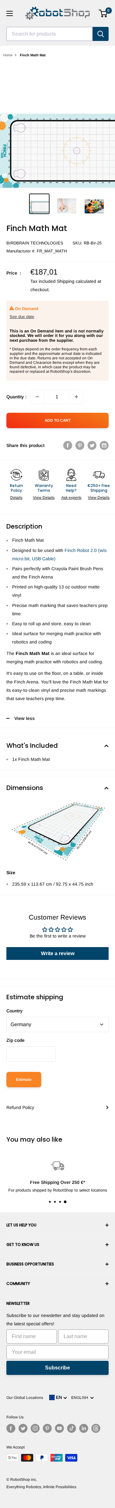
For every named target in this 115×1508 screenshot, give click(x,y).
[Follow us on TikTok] (71, 1428)
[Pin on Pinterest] (79, 445)
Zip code (15, 1040)
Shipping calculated (76, 281)
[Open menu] (9, 13)
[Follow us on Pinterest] (47, 1428)
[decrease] (37, 396)
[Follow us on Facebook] (10, 1428)
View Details (44, 497)
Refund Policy (20, 1107)
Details (16, 497)
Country (14, 1010)
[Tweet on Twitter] (92, 445)
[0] (103, 13)
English (80, 1397)
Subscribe (57, 1367)
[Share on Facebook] (67, 445)
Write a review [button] (57, 953)
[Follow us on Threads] (95, 1428)
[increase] (76, 396)
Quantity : (16, 396)
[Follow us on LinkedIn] (83, 1428)
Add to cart (58, 420)
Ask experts (71, 497)
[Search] (101, 34)
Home (7, 55)
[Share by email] (104, 445)
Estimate (24, 1079)
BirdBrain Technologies (34, 243)
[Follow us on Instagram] (35, 1428)
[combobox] (49, 34)
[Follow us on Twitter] (23, 1428)
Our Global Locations (24, 1397)
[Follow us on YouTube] (59, 1428)
